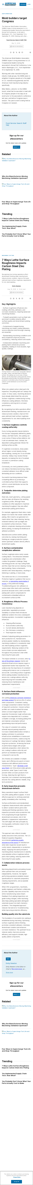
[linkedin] (13, 52)
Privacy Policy (17, 1177)
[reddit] (19, 52)
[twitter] (16, 52)
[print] (30, 52)
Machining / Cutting (8, 255)
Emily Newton (16, 286)
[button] (3, 4)
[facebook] (11, 52)
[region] (16, 1178)
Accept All (16, 1181)
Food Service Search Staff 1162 (16, 40)
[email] (22, 52)
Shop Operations (7, 13)
